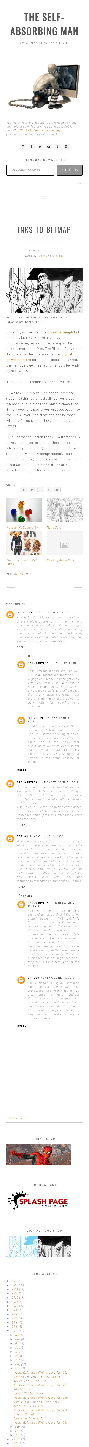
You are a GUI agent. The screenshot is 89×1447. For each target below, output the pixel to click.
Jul (17, 1356)
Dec (18, 1335)
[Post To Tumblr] (49, 489)
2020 (15, 1305)
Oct (18, 1343)
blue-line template (62, 332)
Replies (27, 655)
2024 (15, 1289)
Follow (69, 170)
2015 (15, 1326)
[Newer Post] (11, 588)
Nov (18, 1339)
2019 (15, 1310)
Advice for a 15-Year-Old (29, 1381)
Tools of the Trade (50, 255)
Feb (18, 1431)
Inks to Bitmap (23, 1389)
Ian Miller (25, 612)
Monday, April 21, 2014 (51, 612)
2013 (15, 1439)
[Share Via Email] (57, 489)
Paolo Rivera (38, 663)
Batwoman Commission (29, 1418)
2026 (15, 1281)
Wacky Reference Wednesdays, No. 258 (40, 1422)
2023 (15, 1293)
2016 (15, 1322)
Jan (18, 1435)
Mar (18, 1426)
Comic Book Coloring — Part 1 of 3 (36, 1401)
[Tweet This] (32, 489)
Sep (18, 1347)
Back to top (16, 1118)
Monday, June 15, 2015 (58, 977)
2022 (15, 1297)
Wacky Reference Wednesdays (41, 130)
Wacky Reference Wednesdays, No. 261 (40, 1385)
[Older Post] (78, 588)
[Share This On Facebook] (24, 489)
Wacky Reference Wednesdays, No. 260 (40, 1397)
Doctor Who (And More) (29, 1393)
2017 (15, 1318)
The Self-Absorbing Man (44, 24)
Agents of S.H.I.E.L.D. (28, 1406)
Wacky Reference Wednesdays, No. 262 (40, 1372)
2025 (15, 1285)
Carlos (22, 836)
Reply (21, 647)
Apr (18, 1368)
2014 (15, 1331)
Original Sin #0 (23, 1414)
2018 (15, 1314)
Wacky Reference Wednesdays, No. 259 (40, 1410)
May (18, 1364)
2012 (15, 1443)
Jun (18, 1360)
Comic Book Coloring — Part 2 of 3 (36, 1376)
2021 (15, 1301)
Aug (18, 1351)
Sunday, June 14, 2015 (46, 836)
